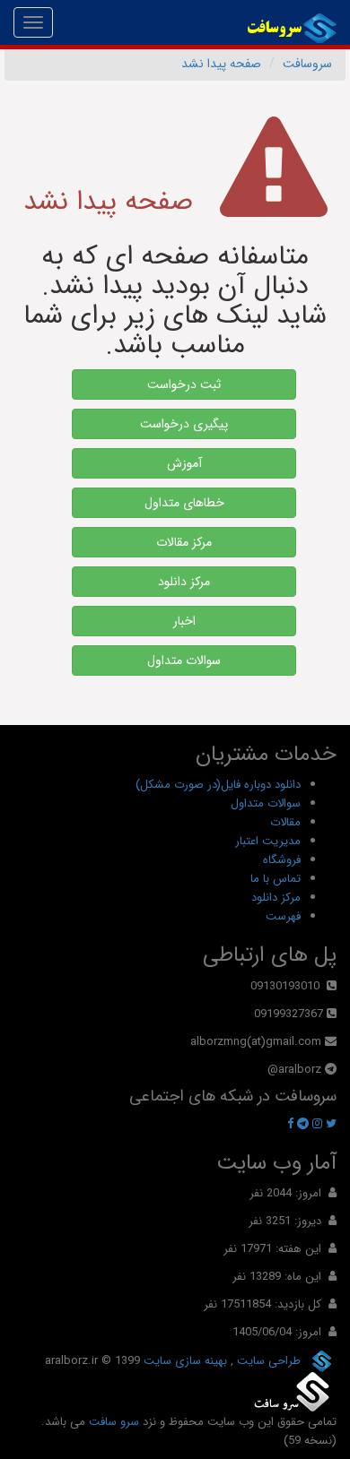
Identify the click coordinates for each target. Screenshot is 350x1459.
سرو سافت (114, 1421)
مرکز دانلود (184, 581)
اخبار (184, 621)
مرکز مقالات (184, 542)
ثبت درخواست (184, 384)
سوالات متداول (184, 660)
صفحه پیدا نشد (221, 63)
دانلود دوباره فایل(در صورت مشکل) (218, 784)
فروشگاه (282, 859)
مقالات (285, 822)
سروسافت (307, 63)
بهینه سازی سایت (183, 1360)
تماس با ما (275, 878)
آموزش (184, 463)
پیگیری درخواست (184, 424)
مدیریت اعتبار (268, 841)
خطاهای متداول (184, 503)
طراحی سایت (267, 1360)
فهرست (283, 916)
